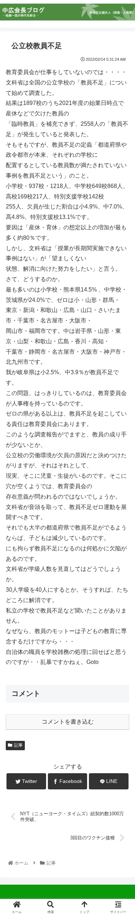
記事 (18, 745)
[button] (120, 701)
